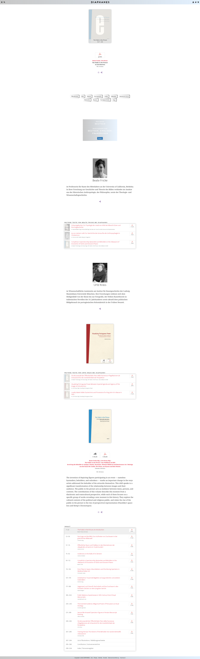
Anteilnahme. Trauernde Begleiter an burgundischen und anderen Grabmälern (99, 578)
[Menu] (1, 2)
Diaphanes (100, 2)
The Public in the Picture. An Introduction (91, 529)
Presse (95, 657)
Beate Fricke (96, 60)
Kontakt (105, 657)
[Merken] (98, 72)
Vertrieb (100, 657)
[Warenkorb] (198, 2)
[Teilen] (101, 72)
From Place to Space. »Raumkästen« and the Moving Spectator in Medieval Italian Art (98, 570)
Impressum (123, 657)
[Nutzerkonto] (193, 2)
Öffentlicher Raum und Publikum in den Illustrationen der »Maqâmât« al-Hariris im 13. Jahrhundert (96, 546)
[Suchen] (4, 2)
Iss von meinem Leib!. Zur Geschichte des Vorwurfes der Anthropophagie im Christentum (95, 234)
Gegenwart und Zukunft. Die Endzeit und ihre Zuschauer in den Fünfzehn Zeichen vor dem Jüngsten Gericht (98, 587)
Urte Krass (104, 60)
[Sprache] (195, 2)
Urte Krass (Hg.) (106, 460)
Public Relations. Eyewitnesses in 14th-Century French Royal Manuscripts (97, 596)
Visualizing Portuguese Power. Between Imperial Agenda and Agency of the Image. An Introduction (95, 385)
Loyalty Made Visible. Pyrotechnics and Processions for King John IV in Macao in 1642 (96, 393)
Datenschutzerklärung (113, 657)
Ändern (100, 138)
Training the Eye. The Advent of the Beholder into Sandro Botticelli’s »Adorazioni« (99, 632)
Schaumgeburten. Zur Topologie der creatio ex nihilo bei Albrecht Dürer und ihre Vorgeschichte (96, 226)
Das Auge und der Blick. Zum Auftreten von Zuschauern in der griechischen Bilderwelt (97, 537)
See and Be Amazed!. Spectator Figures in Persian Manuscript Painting (97, 613)
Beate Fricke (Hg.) (94, 460)
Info (92, 657)
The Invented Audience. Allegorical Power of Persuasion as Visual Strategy (98, 604)
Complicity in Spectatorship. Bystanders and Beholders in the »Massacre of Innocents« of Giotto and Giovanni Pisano (95, 242)
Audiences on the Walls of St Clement (90, 553)
